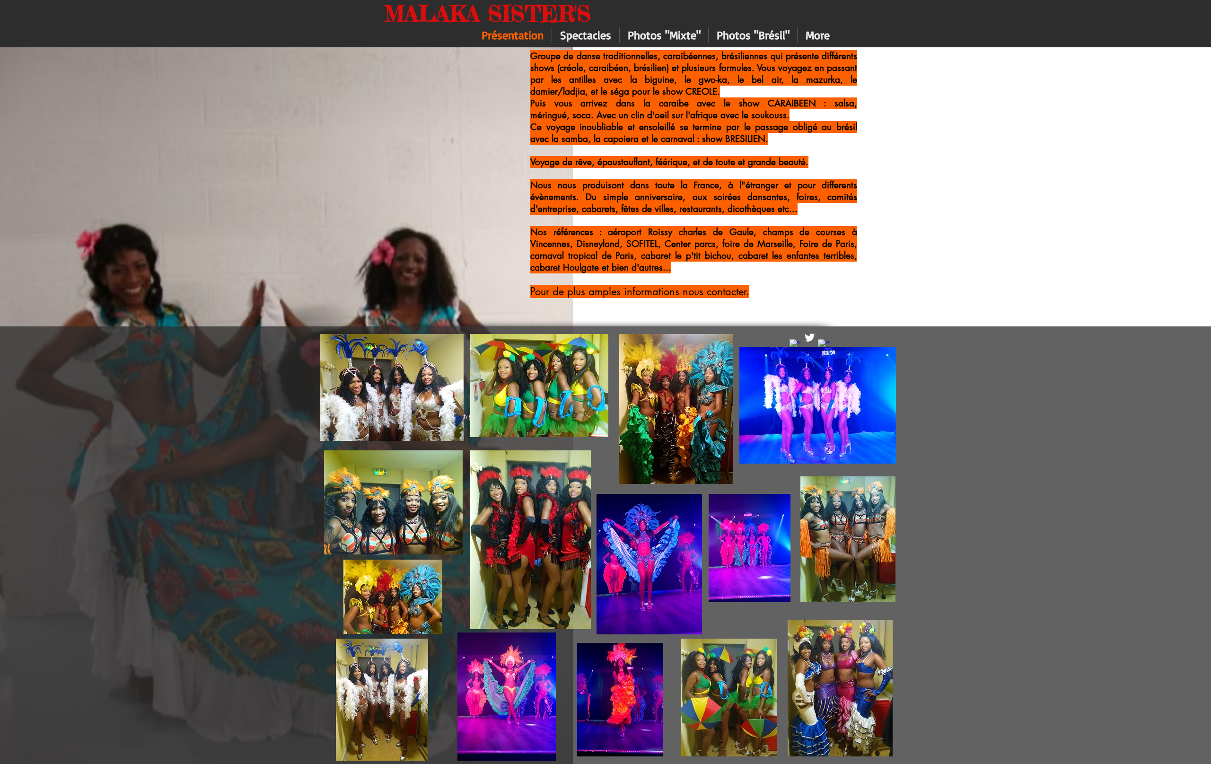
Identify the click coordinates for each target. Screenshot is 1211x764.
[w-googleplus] (824, 345)
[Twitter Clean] (810, 337)
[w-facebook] (795, 345)
